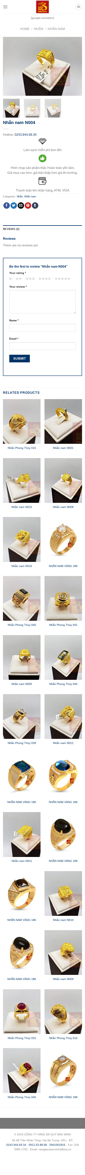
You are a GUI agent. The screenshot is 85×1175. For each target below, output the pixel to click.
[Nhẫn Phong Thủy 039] (22, 716)
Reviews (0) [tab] (11, 229)
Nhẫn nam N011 (22, 861)
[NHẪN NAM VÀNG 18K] (63, 539)
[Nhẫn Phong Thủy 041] (63, 598)
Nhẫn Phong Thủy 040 (22, 625)
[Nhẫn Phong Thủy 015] (22, 421)
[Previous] (9, 66)
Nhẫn (38, 29)
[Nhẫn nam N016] (22, 539)
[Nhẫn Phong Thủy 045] (63, 657)
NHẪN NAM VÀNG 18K (63, 566)
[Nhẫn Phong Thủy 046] (22, 1070)
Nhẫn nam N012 (63, 743)
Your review (18, 286)
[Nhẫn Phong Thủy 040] (22, 598)
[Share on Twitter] (13, 205)
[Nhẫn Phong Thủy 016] (63, 1011)
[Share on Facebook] (6, 205)
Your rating (17, 272)
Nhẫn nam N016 (21, 566)
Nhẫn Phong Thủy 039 (22, 743)
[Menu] (5, 7)
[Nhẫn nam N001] (63, 421)
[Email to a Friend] (21, 205)
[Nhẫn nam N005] (22, 657)
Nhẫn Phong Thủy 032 (22, 1038)
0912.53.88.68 (38, 1144)
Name (14, 320)
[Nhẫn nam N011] (22, 834)
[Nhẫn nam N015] (22, 480)
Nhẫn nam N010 (63, 920)
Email (13, 338)
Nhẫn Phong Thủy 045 (63, 684)
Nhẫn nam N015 (21, 507)
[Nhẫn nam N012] (63, 716)
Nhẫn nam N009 (63, 979)
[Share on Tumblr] (35, 205)
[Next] (75, 66)
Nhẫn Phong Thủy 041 (63, 625)
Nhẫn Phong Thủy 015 (22, 448)
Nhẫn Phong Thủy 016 (63, 1038)
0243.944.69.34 (26, 134)
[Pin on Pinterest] (28, 205)
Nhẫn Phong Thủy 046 (22, 1097)
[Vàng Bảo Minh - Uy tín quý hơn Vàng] (42, 7)
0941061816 (57, 1144)
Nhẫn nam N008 (63, 507)
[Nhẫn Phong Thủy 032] (22, 1011)
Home (25, 29)
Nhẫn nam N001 (63, 448)
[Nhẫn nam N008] (63, 480)
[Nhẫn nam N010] (63, 893)
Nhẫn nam (56, 29)
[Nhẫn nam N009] (63, 952)
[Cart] (78, 7)
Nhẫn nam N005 (21, 684)
